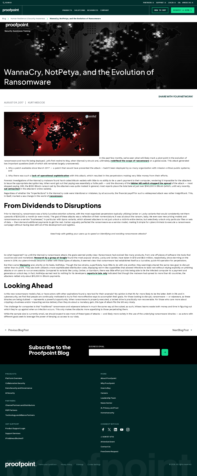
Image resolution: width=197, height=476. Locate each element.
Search (8, 3)
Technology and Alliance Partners (20, 415)
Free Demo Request (109, 451)
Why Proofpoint (108, 383)
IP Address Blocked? (14, 438)
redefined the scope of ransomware (130, 160)
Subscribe (164, 352)
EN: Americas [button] (184, 3)
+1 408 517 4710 (107, 437)
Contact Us (105, 447)
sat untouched (12, 189)
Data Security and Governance (18, 388)
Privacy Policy (66, 465)
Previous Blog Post (18, 330)
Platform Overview (13, 378)
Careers (104, 393)
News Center (106, 403)
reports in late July (97, 273)
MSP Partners (11, 410)
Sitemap (79, 465)
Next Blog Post (180, 330)
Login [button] (171, 3)
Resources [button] (92, 10)
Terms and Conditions (47, 465)
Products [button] (67, 10)
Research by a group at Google (50, 257)
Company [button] (104, 10)
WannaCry (25, 265)
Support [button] (160, 3)
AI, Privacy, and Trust (109, 408)
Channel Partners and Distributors (20, 405)
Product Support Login (15, 428)
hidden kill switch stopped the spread (151, 183)
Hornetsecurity (107, 413)
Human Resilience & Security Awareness (28, 19)
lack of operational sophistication (50, 175)
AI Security (10, 393)
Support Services (12, 433)
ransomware (56, 196)
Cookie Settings (94, 465)
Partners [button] (147, 3)
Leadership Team (108, 398)
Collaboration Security (15, 383)
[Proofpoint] (12, 10)
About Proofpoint (108, 378)
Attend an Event (108, 442)
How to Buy (106, 388)
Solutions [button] (79, 10)
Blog (4, 19)
